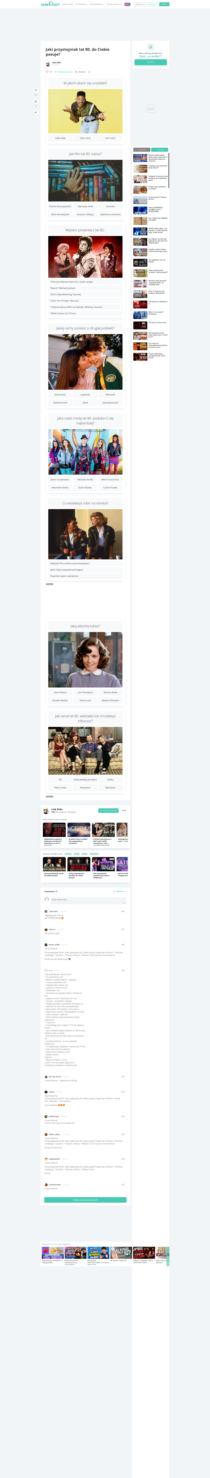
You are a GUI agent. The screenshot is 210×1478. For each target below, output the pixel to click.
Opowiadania (114, 4)
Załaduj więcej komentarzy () (85, 1200)
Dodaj (164, 4)
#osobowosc (94, 854)
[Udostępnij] (36, 112)
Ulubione (82, 72)
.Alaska (51, 1092)
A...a (50, 970)
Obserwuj (65, 72)
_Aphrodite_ (53, 911)
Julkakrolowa (54, 1116)
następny (161, 149)
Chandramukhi (55, 1184)
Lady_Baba (56, 62)
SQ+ (127, 4)
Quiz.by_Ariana (55, 1076)
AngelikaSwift (54, 1159)
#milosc (84, 854)
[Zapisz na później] (89, 72)
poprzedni (141, 149)
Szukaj (141, 4)
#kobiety (68, 854)
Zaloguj (153, 4)
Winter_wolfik (54, 945)
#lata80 (76, 854)
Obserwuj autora (110, 810)
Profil (124, 810)
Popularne (67, 4)
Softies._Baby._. (55, 1134)
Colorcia (52, 929)
